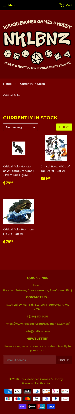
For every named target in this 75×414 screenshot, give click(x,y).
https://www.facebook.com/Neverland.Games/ (37, 323)
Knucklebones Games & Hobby (41, 379)
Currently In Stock (32, 83)
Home (7, 83)
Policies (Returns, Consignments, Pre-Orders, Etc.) (37, 290)
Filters (64, 127)
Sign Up (64, 360)
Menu (12, 5)
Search (37, 285)
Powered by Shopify (36, 383)
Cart (68, 5)
